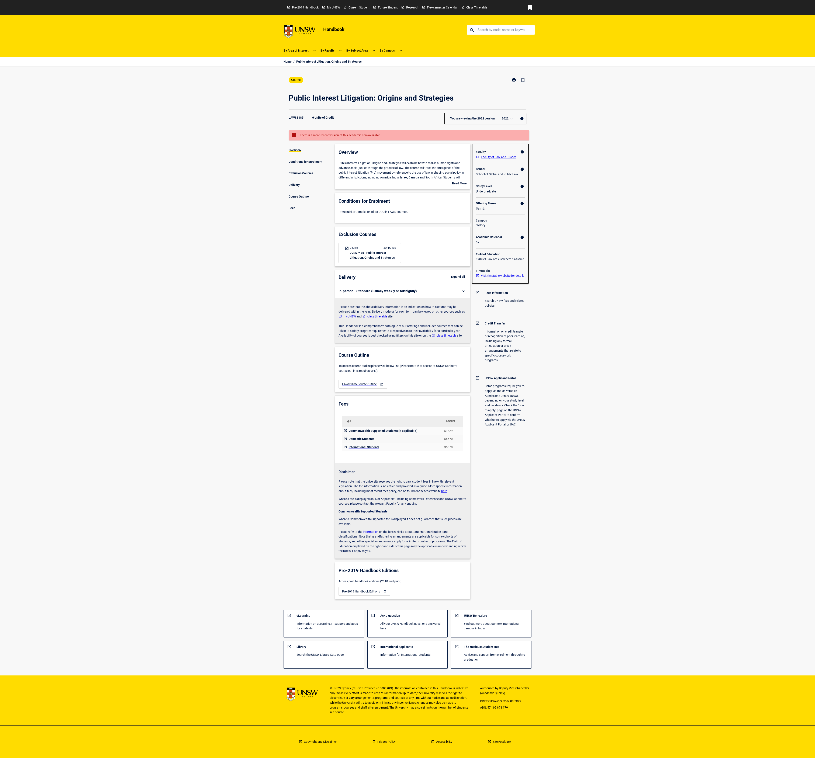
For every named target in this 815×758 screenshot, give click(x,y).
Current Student (359, 7)
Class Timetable (476, 7)
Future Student (388, 7)
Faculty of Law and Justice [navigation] (498, 157)
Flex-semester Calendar (442, 7)
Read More (459, 184)
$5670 (448, 439)
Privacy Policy (386, 741)
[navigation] (363, 384)
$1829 (448, 430)
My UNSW (333, 7)
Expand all (458, 276)
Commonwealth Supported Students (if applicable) (383, 430)
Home (288, 61)
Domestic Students (361, 439)
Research (412, 7)
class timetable (377, 316)
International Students (364, 447)
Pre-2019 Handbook (305, 7)
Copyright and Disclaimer (320, 741)
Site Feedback (502, 741)
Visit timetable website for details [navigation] (502, 275)
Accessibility (444, 741)
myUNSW (350, 316)
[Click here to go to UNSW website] (299, 32)
